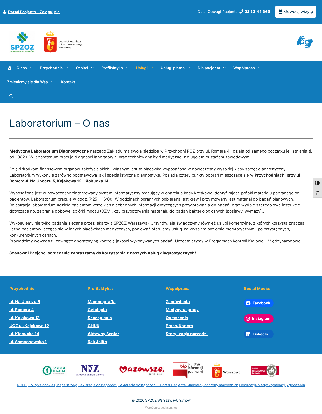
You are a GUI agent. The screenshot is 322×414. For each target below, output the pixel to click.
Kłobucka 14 (96, 181)
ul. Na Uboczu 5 (24, 301)
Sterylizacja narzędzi (187, 333)
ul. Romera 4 (21, 309)
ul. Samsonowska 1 (28, 341)
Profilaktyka (112, 67)
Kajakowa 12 (70, 181)
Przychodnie (51, 67)
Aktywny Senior (103, 333)
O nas (22, 67)
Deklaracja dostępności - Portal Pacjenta (152, 385)
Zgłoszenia (296, 385)
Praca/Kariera (179, 325)
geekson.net (169, 407)
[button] (11, 96)
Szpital (82, 67)
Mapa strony (66, 385)
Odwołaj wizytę (298, 11)
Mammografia (102, 301)
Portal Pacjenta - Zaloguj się (34, 11)
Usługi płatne (173, 67)
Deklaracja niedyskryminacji (262, 385)
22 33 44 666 (257, 11)
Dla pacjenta (209, 67)
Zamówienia (178, 301)
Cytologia (97, 309)
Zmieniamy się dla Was (27, 82)
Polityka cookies (41, 385)
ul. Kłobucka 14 (24, 333)
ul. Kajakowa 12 (24, 317)
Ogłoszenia (177, 317)
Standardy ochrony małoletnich (212, 385)
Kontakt (68, 82)
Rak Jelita (97, 341)
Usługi (142, 67)
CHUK (93, 325)
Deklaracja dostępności (97, 385)
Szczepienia (100, 317)
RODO (22, 385)
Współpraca (244, 67)
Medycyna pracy (182, 309)
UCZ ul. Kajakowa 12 (29, 325)
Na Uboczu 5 (42, 181)
